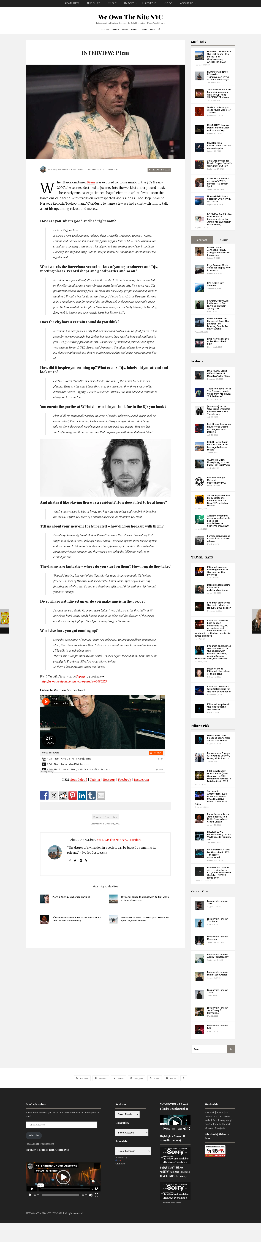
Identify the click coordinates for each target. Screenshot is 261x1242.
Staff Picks (198, 42)
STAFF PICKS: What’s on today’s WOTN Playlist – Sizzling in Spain (218, 182)
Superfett (81, 676)
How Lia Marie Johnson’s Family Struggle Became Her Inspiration (218, 251)
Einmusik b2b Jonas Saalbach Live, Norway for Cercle (219, 199)
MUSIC (112, 3)
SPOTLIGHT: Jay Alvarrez (215, 284)
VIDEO (168, 3)
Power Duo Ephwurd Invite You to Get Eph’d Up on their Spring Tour (218, 304)
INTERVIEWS (154, 170)
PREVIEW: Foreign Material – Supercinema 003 (216, 480)
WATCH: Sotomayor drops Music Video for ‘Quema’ (218, 110)
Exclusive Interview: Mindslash (217, 938)
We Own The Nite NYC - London (70, 169)
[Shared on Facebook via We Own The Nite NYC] (44, 795)
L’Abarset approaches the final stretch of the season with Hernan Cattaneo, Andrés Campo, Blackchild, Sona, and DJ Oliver (213, 652)
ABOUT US (187, 3)
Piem (91, 182)
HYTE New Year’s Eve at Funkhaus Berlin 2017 (218, 341)
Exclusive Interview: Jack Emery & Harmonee (217, 1010)
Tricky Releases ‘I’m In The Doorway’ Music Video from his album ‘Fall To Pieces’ (219, 392)
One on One (199, 891)
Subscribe (34, 1135)
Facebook (124, 779)
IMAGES (129, 3)
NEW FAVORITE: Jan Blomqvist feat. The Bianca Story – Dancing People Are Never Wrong (218, 323)
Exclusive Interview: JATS (217, 902)
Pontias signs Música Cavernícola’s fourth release (218, 538)
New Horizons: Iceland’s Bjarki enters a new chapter (219, 145)
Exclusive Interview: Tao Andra (217, 920)
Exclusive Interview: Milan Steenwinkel (217, 973)
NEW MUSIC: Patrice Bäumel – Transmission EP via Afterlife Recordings (218, 75)
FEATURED (72, 3)
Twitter (95, 779)
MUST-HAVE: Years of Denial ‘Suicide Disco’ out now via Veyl (218, 128)
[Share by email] (101, 795)
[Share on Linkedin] (82, 795)
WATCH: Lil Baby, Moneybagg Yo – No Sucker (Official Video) (219, 462)
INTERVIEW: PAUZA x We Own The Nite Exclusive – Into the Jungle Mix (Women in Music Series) (219, 219)
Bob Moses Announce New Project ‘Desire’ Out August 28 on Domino (219, 428)
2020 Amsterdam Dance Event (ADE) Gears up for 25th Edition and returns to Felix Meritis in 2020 (219, 776)
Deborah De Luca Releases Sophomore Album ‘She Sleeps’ (218, 738)
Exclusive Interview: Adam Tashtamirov (218, 955)
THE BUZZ (93, 3)
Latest (225, 240)
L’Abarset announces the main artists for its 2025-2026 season (219, 605)
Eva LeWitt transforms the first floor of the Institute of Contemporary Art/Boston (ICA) (219, 56)
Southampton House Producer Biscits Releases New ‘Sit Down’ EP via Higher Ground (218, 500)
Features (197, 361)
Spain (115, 817)
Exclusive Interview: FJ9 (217, 1027)
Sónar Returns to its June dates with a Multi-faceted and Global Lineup (77, 919)
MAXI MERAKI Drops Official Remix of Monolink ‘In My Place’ (218, 373)
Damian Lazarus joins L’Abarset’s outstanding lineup (218, 587)
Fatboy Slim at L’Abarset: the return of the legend (218, 671)
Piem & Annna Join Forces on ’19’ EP (71, 896)
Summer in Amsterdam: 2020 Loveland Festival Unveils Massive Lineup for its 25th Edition (211, 798)
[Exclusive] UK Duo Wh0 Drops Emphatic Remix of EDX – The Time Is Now (218, 410)
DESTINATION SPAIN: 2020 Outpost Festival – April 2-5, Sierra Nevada (145, 919)
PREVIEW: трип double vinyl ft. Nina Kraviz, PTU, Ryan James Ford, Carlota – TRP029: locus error (219, 872)
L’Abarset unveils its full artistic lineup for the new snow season (219, 689)
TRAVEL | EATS (202, 557)
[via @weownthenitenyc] (54, 795)
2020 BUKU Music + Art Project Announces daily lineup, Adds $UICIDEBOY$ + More (219, 93)
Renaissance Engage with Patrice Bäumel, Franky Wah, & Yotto (218, 756)
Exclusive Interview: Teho (217, 991)
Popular (202, 240)
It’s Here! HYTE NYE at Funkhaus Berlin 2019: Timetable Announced (218, 853)
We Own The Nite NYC (130, 17)
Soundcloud (78, 779)
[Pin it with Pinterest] (72, 795)
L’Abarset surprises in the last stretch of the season (218, 707)
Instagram (141, 779)
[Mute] (91, 1195)
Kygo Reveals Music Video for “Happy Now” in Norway (219, 268)
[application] (63, 1177)
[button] (63, 1177)
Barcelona (97, 817)
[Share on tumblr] (91, 795)
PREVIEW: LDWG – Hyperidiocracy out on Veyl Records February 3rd (219, 835)
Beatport (109, 779)
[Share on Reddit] (63, 795)
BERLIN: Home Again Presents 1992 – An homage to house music (217, 446)
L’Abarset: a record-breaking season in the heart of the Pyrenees (218, 571)
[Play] (30, 1195)
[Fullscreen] (96, 1195)
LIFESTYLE (149, 3)
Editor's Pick (200, 725)
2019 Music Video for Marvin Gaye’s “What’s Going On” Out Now (219, 163)
